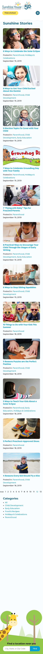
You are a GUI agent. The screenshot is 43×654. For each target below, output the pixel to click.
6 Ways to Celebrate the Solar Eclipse (21, 51)
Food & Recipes (12, 511)
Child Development (14, 505)
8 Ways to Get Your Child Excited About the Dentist (19, 89)
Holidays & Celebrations (24, 411)
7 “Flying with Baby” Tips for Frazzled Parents (17, 209)
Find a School (10, 13)
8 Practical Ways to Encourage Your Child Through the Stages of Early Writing (20, 247)
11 (34, 492)
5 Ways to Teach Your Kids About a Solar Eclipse (20, 402)
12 (37, 492)
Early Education (24, 138)
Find (35, 649)
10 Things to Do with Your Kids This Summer (20, 325)
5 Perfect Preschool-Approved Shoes (21, 441)
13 (41, 492)
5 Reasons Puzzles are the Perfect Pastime (19, 362)
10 (30, 492)
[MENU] (38, 13)
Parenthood (18, 55)
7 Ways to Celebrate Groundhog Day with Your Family (21, 169)
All (6, 502)
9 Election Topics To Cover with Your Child (20, 129)
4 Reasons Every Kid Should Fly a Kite (21, 475)
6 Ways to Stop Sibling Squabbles (19, 287)
